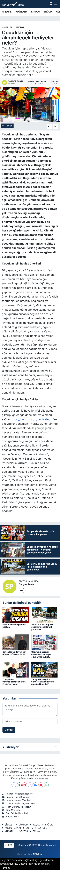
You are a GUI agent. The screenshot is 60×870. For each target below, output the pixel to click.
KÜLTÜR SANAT (13, 828)
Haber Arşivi (12, 816)
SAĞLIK (47, 11)
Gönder (9, 729)
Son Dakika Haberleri (17, 813)
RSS (10, 845)
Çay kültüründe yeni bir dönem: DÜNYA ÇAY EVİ (14, 653)
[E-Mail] (21, 590)
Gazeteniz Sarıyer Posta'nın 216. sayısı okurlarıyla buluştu (41, 654)
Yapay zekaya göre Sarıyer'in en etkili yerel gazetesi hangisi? (42, 682)
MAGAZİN (10, 831)
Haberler (7, 27)
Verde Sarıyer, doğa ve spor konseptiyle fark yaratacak (42, 627)
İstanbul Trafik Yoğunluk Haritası (22, 803)
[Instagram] (30, 784)
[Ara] (51, 3)
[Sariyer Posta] (9, 586)
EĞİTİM (29, 828)
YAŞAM (35, 11)
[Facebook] (14, 784)
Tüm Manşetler (13, 810)
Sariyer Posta (26, 584)
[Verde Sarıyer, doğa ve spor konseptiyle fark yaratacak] (44, 614)
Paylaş (9, 125)
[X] (19, 784)
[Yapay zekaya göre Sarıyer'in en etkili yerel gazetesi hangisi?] (44, 669)
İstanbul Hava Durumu (17, 797)
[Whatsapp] (46, 784)
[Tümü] (56, 746)
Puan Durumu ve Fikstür (18, 807)
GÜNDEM (21, 11)
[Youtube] (40, 784)
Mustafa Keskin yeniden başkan (14, 625)
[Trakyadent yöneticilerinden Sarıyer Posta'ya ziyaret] (15, 669)
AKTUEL (42, 828)
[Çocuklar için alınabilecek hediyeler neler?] (30, 104)
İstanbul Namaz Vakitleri (18, 800)
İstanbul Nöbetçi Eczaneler (19, 793)
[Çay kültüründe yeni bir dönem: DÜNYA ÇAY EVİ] (15, 642)
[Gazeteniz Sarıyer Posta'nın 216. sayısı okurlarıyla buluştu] (44, 642)
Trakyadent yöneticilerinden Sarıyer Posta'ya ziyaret (14, 682)
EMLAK (36, 831)
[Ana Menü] (55, 3)
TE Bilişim (38, 854)
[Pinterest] (24, 784)
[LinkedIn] (35, 784)
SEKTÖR (20, 27)
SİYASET (7, 11)
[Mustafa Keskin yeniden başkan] (15, 614)
